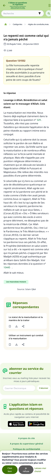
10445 (7, 267)
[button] (10, 326)
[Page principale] (5, 24)
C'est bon (10, 470)
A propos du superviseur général (26, 443)
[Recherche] (49, 13)
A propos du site (26, 438)
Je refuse (26, 470)
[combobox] (20, 13)
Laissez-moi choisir (40, 470)
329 (39, 119)
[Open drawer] (50, 5)
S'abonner (43, 388)
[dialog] (25, 463)
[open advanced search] (40, 13)
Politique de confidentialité (26, 449)
